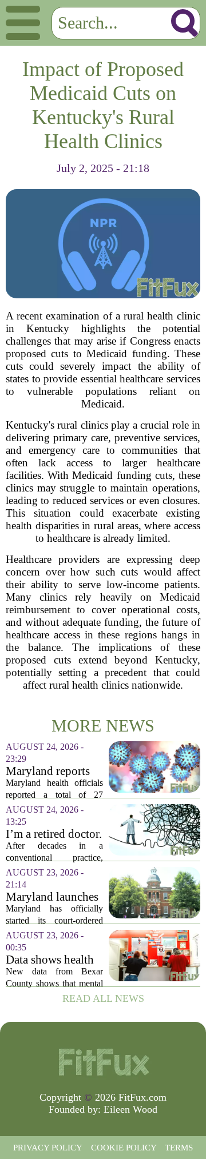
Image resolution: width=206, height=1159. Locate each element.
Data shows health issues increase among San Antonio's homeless (53, 960)
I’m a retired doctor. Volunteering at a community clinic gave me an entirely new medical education (54, 834)
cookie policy (124, 1147)
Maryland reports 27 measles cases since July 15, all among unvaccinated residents (48, 771)
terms (179, 1147)
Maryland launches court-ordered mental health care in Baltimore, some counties (52, 897)
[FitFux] (103, 1061)
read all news (103, 998)
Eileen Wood (130, 1109)
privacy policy (47, 1147)
